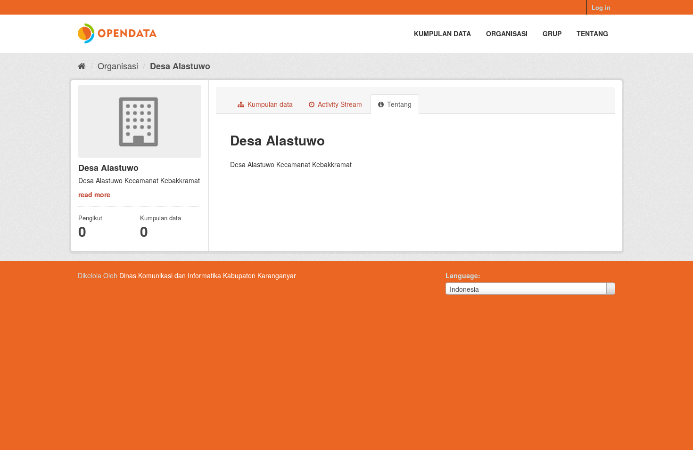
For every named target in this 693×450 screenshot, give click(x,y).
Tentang (592, 33)
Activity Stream (339, 104)
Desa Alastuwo (180, 66)
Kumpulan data (442, 33)
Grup (552, 33)
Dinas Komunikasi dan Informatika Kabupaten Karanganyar (207, 275)
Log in (601, 7)
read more (94, 194)
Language (462, 275)
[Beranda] (82, 65)
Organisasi (507, 33)
